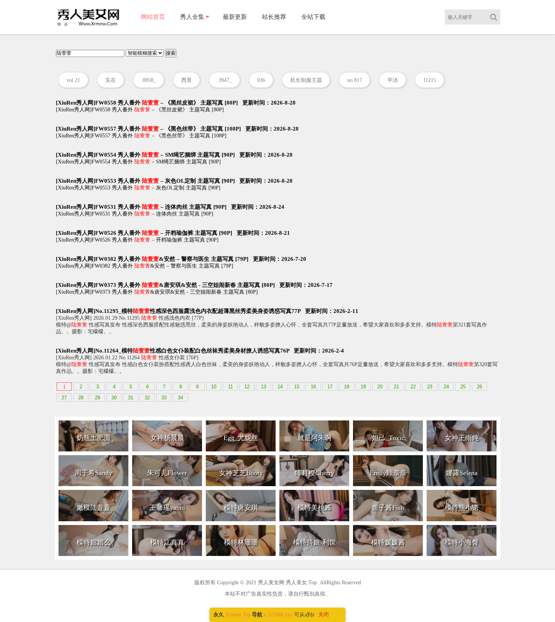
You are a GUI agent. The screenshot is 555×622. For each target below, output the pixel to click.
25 (463, 387)
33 (163, 397)
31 (130, 397)
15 (296, 387)
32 (147, 397)
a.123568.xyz (278, 614)
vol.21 (73, 80)
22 (413, 387)
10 (213, 387)
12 (247, 387)
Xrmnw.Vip (237, 614)
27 (64, 397)
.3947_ (224, 80)
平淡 (392, 80)
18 (346, 387)
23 (429, 387)
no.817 (354, 80)
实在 (110, 80)
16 (313, 387)
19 (363, 387)
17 (330, 387)
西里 (186, 80)
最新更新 (235, 17)
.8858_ (148, 80)
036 (261, 80)
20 (379, 387)
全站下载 (313, 17)
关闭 (323, 614)
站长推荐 (274, 17)
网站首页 (153, 17)
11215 (429, 80)
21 (396, 387)
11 (230, 387)
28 (80, 397)
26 (479, 387)
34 (180, 397)
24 (446, 387)
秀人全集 (192, 17)
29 (97, 397)
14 (280, 387)
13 (263, 387)
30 (114, 397)
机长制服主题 (306, 80)
